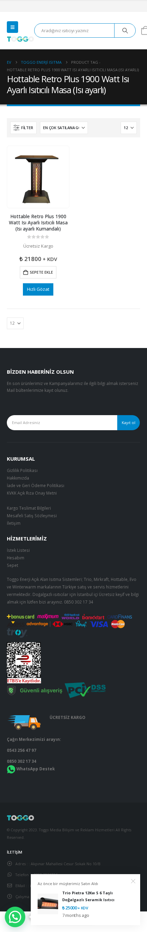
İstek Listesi (18, 550)
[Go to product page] (38, 177)
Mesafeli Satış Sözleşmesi (32, 515)
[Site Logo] (20, 39)
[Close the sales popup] (133, 881)
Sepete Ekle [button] (41, 272)
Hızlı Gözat (38, 289)
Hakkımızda (18, 478)
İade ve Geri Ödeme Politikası (35, 485)
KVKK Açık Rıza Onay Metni (32, 493)
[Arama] (125, 30)
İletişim (14, 523)
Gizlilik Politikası (22, 470)
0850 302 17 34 (78, 602)
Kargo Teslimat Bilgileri (29, 508)
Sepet (12, 565)
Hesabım (15, 557)
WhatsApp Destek (35, 768)
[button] (12, 27)
